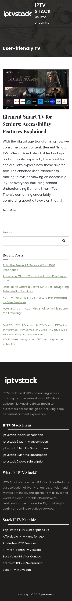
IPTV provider (10, 330)
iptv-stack (47, 594)
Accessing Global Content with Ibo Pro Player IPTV (35, 278)
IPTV (17, 325)
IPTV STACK (43, 8)
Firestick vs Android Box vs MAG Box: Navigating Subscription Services (36, 289)
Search (7, 232)
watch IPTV (9, 344)
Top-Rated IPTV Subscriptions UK (26, 530)
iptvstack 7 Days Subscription (23, 462)
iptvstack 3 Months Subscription (25, 448)
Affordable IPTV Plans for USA (23, 537)
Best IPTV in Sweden (17, 570)
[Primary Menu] (66, 14)
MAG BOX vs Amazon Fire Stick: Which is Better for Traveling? (35, 311)
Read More (9, 210)
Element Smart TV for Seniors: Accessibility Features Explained (27, 123)
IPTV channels (30, 325)
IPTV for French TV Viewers (22, 550)
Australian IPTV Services (19, 543)
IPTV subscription (33, 334)
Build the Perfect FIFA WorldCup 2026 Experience (29, 267)
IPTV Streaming (12, 334)
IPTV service (27, 330)
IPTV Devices (46, 325)
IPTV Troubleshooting (15, 339)
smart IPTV (35, 339)
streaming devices (52, 339)
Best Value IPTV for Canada (22, 556)
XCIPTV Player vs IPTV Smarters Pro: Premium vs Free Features (35, 300)
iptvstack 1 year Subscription (23, 435)
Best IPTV (8, 325)
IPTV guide (61, 325)
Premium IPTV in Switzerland (22, 563)
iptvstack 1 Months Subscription (25, 455)
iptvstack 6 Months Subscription (25, 442)
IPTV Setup (41, 329)
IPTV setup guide (58, 329)
